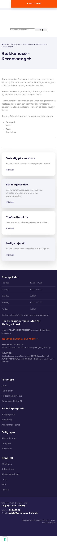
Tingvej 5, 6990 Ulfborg (13, 506)
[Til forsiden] (28, 19)
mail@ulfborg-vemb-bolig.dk (22, 513)
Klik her (10, 170)
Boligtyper (15, 44)
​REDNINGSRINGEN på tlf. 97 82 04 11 (20, 339)
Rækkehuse (28, 44)
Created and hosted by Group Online (38, 520)
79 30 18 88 (14, 510)
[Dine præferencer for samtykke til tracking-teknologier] (4, 539)
